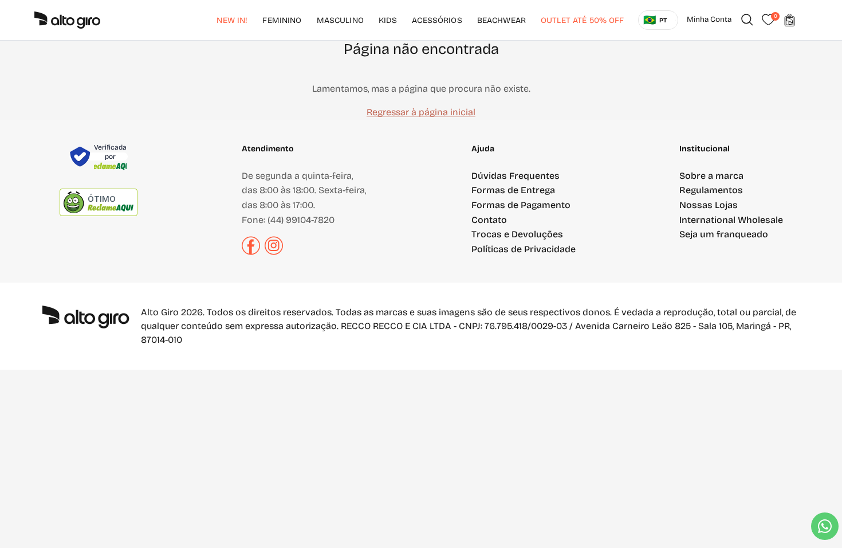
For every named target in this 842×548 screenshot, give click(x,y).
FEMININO (281, 20)
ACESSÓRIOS (437, 20)
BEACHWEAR (501, 20)
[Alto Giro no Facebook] (251, 251)
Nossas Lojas (708, 204)
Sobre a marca (711, 175)
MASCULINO (340, 20)
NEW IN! (232, 20)
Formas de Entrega (513, 190)
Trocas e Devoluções (517, 234)
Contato (489, 219)
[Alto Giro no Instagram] (274, 251)
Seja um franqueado (723, 234)
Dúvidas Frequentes (515, 175)
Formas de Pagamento (520, 204)
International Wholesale (731, 219)
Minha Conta (709, 19)
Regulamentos (711, 190)
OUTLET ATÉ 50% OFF (582, 20)
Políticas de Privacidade (523, 249)
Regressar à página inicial (421, 112)
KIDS (388, 20)
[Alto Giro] (67, 20)
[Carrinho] (789, 20)
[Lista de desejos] (768, 20)
